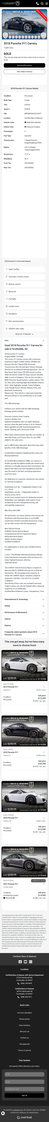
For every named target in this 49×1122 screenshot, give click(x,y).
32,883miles (41, 821)
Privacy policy (24, 1019)
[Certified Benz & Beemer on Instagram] (29, 961)
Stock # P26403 (8, 684)
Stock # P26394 (8, 880)
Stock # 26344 (8, 749)
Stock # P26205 (8, 815)
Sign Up (24, 1095)
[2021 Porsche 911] (24, 862)
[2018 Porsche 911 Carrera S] (24, 731)
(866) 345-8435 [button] (26, 983)
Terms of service (24, 1050)
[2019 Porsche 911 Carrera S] (24, 665)
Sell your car (24, 1031)
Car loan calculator (24, 1013)
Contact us (24, 1038)
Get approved (24, 1044)
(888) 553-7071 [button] (26, 997)
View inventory (24, 1025)
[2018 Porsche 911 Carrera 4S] (24, 796)
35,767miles (41, 690)
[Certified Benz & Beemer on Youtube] (24, 961)
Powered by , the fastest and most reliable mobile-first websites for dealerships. (24, 1111)
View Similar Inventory (24, 72)
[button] (37, 3)
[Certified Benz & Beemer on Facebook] (19, 961)
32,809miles (41, 755)
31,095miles (8, 887)
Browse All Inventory (24, 65)
